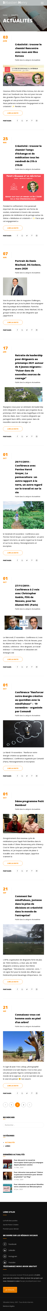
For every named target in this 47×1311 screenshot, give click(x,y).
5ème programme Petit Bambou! (29, 803)
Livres (7, 1146)
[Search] (41, 1117)
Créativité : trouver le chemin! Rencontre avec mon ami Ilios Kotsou (28, 50)
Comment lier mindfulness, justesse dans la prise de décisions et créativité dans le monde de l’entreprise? (28, 906)
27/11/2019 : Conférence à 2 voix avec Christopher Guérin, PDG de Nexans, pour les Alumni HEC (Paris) (27, 595)
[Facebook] (17, 120)
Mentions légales (8, 1306)
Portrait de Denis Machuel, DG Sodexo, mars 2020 (28, 264)
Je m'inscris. (10, 1290)
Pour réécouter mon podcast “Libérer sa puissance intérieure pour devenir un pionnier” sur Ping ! (28, 1174)
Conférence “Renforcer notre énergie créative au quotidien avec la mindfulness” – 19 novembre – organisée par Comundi (29, 702)
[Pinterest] (31, 120)
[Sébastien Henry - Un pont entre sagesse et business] (15, 3)
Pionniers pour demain (11, 1229)
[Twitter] (27, 120)
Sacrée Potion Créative (10, 1225)
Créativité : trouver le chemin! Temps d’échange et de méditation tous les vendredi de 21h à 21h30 (28, 155)
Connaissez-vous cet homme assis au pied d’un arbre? (28, 1018)
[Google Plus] (22, 120)
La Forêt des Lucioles (10, 1221)
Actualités (36, 60)
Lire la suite (12, 113)
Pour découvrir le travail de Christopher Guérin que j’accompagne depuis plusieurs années (28, 1162)
